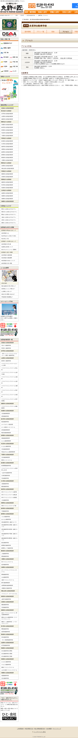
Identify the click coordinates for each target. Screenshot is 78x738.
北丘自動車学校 (5, 678)
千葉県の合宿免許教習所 (7, 135)
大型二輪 (6, 52)
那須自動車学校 (5, 421)
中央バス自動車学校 (6, 345)
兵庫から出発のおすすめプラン (8, 220)
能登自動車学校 (5, 486)
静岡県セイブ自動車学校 (7, 548)
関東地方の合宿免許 (6, 122)
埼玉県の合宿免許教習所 (7, 132)
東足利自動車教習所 (6, 432)
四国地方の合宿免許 (6, 179)
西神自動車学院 (5, 574)
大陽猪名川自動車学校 (6, 588)
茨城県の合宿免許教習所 (7, 124)
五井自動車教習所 (5, 457)
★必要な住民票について (7, 246)
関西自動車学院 (5, 628)
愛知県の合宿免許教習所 (7, 157)
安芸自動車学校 (5, 637)
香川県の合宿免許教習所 (7, 184)
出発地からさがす (6, 206)
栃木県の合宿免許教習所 (7, 127)
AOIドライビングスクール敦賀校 (9, 497)
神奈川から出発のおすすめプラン (9, 211)
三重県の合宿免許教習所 (7, 160)
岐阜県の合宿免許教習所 (7, 152)
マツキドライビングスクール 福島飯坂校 (9, 407)
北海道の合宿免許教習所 (7, 108)
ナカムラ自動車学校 (6, 664)
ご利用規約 (20, 728)
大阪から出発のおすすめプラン (8, 217)
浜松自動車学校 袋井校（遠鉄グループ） (9, 530)
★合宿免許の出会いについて (8, 260)
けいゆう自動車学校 (6, 661)
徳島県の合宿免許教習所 (7, 182)
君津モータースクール (6, 460)
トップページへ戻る (40, 732)
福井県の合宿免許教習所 (7, 146)
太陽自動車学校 (5, 483)
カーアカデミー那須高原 (7, 424)
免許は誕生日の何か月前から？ (8, 286)
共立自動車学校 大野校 (6, 653)
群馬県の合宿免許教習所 (7, 130)
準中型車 (6, 57)
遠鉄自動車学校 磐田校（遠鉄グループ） (9, 539)
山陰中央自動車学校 (6, 599)
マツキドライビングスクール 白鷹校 (9, 386)
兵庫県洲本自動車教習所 (7, 585)
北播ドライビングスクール (7, 580)
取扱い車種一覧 (5, 39)
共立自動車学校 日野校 (6, 650)
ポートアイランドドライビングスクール (9, 570)
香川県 (22, 15)
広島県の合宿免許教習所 (7, 176)
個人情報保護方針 (39, 728)
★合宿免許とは (5, 233)
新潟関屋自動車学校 (6, 465)
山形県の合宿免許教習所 (7, 116)
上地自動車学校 (5, 553)
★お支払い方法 (5, 238)
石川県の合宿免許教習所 (7, 143)
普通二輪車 (7, 48)
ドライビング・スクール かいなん (9, 593)
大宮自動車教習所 (5, 413)
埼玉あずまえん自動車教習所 (8, 451)
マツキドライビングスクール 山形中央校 (9, 373)
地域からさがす (5, 76)
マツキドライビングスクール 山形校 (9, 382)
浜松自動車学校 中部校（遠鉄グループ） (9, 534)
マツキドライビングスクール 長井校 (9, 391)
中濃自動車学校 (5, 511)
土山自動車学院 (5, 577)
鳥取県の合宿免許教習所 (7, 174)
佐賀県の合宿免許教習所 (7, 193)
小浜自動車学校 (5, 500)
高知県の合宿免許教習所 (7, 187)
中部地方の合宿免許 (6, 138)
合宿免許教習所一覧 (7, 339)
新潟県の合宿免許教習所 (7, 141)
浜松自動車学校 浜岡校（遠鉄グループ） (9, 525)
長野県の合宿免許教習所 (7, 149)
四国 (17, 15)
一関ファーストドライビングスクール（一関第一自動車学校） (9, 354)
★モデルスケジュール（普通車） (9, 249)
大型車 (5, 66)
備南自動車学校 (5, 604)
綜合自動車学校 (5, 542)
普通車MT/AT (8, 43)
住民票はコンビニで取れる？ (8, 288)
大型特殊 (6, 71)
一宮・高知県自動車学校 (7, 639)
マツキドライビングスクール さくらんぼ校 (9, 364)
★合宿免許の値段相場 (6, 255)
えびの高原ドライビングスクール (9, 670)
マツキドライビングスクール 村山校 (9, 368)
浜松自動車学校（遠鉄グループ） (9, 522)
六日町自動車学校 (5, 475)
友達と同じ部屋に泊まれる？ (8, 294)
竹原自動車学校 (5, 607)
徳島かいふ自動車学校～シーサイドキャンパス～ (9, 622)
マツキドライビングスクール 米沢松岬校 (9, 400)
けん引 (14, 71)
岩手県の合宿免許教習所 (7, 113)
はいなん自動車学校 (6, 519)
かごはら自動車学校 (6, 446)
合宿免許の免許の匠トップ (6, 15)
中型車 (5, 61)
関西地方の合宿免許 (6, 163)
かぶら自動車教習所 (6, 440)
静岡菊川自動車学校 (6, 545)
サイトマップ (57, 728)
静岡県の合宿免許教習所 (7, 154)
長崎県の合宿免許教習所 (7, 195)
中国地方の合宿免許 (6, 171)
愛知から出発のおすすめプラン (8, 214)
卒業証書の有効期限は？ (7, 296)
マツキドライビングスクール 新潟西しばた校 (9, 469)
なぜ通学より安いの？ (6, 291)
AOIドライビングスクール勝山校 (9, 494)
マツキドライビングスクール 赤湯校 (9, 395)
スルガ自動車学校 (5, 516)
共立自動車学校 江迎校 (6, 656)
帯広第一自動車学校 (6, 348)
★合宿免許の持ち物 (6, 244)
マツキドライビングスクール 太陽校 (9, 377)
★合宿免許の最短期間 (6, 257)
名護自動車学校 (5, 675)
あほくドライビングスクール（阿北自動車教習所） (9, 613)
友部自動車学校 (5, 416)
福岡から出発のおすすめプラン (8, 222)
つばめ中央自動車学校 (6, 472)
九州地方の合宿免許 (6, 190)
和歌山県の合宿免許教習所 (7, 168)
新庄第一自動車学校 (6, 360)
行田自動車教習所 (5, 449)
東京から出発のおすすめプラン (8, 209)
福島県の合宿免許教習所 (7, 119)
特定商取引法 (29, 728)
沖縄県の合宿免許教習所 (7, 201)
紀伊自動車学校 (5, 564)
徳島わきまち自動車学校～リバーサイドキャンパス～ (9, 618)
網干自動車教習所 (5, 582)
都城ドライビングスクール (7, 667)
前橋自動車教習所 (5, 438)
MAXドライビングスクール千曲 (8, 505)
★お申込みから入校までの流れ (8, 235)
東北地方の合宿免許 (6, 111)
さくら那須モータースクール (8, 427)
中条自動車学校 (5, 478)
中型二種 (15, 61)
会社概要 (49, 728)
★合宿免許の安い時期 (6, 263)
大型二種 (15, 66)
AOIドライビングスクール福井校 (9, 492)
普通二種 (15, 57)
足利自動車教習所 (5, 429)
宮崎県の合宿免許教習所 (7, 198)
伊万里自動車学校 (5, 645)
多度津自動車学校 (31, 15)
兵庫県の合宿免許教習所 (7, 165)
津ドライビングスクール (7, 561)
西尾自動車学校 (5, 556)
